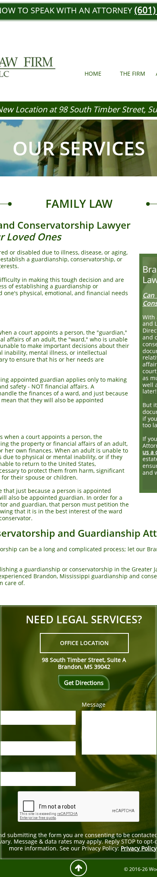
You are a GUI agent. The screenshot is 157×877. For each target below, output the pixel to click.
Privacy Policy (139, 848)
